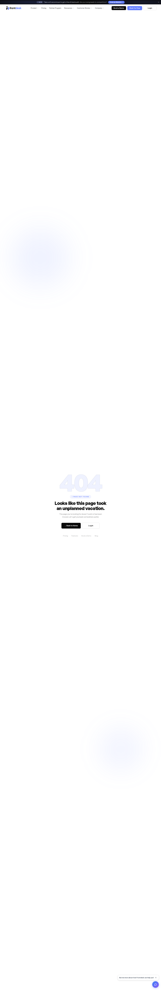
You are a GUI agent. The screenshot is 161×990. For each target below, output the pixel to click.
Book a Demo (119, 8)
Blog (96, 536)
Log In (90, 526)
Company (98, 8)
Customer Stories (83, 8)
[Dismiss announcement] (158, 2)
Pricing (43, 8)
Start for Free (134, 8)
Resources (68, 8)
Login (150, 8)
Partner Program (55, 8)
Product (34, 8)
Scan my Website (115, 2)
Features (74, 536)
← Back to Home (71, 526)
